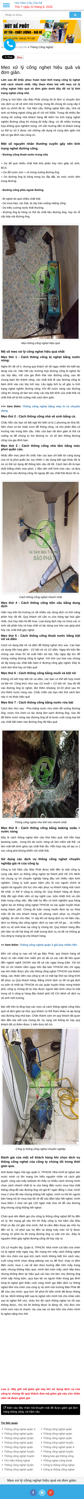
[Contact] (9, 44)
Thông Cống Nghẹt (41, 47)
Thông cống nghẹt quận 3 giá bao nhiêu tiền (48, 944)
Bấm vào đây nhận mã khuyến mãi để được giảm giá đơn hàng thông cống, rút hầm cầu (40, 1409)
